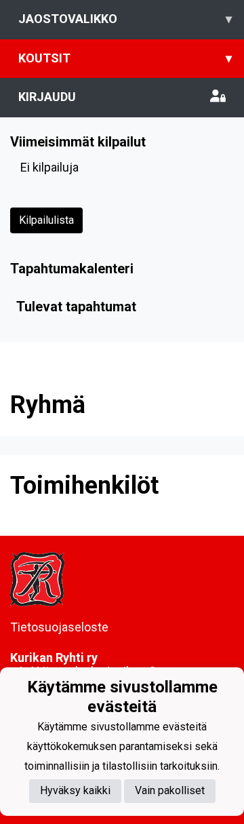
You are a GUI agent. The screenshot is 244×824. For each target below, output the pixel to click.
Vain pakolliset (170, 790)
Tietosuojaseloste (59, 627)
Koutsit (125, 58)
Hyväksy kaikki (75, 790)
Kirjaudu (47, 97)
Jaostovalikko (125, 19)
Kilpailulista (46, 220)
